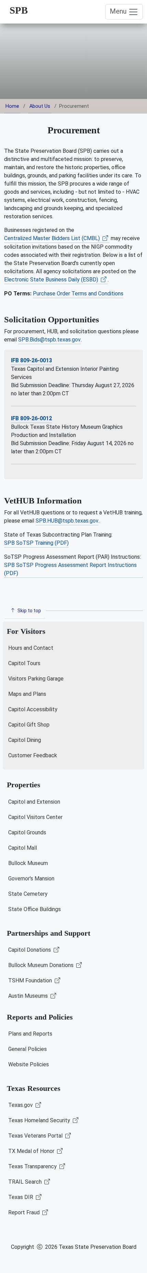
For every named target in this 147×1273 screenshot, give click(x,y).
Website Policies (28, 1064)
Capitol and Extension (34, 802)
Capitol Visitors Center (35, 817)
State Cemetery (28, 894)
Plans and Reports (30, 1033)
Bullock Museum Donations (41, 965)
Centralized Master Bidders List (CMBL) (52, 238)
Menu (119, 11)
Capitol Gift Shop (29, 724)
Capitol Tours (24, 663)
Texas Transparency (33, 1166)
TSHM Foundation (30, 980)
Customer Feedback (32, 755)
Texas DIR (21, 1197)
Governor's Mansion (31, 878)
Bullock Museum (28, 863)
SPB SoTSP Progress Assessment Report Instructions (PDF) (70, 569)
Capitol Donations (30, 950)
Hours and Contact (30, 648)
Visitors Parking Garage (36, 678)
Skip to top (28, 610)
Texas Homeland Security (39, 1120)
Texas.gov (21, 1105)
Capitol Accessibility (32, 709)
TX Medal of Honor (32, 1151)
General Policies (27, 1049)
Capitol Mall (22, 848)
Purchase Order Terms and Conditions (78, 293)
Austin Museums (28, 996)
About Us (39, 106)
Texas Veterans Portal (36, 1135)
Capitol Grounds (27, 832)
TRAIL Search (25, 1182)
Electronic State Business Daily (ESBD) (51, 279)
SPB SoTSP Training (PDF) (36, 543)
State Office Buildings (34, 909)
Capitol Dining (24, 740)
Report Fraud (24, 1212)
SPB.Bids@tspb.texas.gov (49, 339)
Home (12, 106)
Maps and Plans (27, 694)
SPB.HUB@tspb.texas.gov (67, 520)
